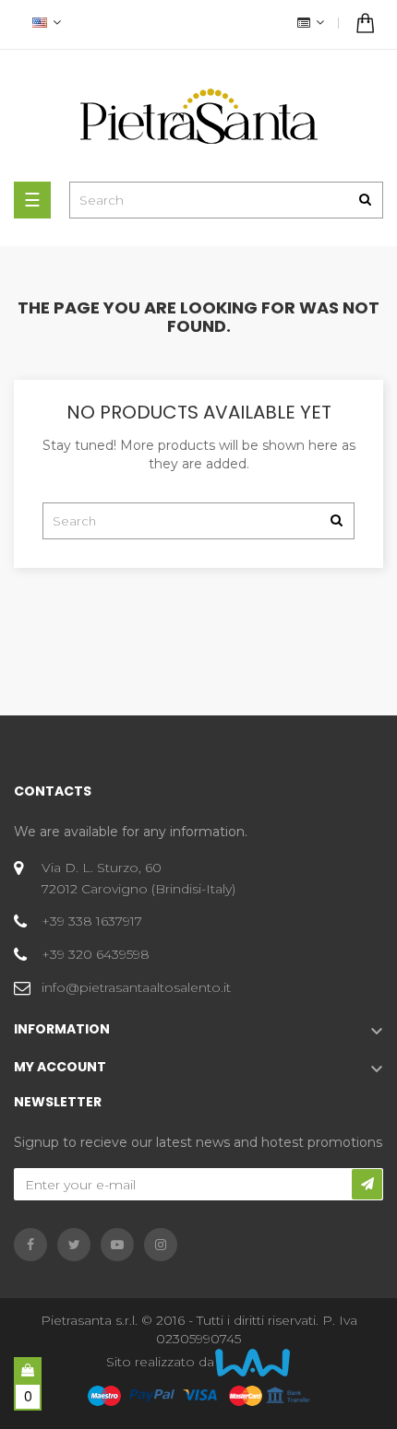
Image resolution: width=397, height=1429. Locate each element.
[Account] (308, 24)
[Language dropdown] (44, 24)
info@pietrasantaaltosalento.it (136, 987)
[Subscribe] (367, 1184)
